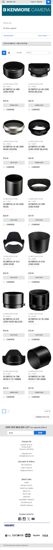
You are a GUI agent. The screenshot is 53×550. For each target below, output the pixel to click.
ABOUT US (26, 491)
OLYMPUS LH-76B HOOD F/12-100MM (12, 377)
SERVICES (26, 497)
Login (32, 2)
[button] (26, 36)
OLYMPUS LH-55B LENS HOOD (36, 205)
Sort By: (19, 53)
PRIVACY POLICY (26, 485)
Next (46, 411)
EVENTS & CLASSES (26, 488)
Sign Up (39, 2)
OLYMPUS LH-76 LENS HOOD (38, 320)
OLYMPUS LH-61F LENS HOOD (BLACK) (12, 320)
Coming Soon (14, 105)
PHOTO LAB (27, 494)
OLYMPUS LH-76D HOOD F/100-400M (37, 377)
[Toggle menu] (3, 3)
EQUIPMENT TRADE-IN (26, 500)
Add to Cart (13, 162)
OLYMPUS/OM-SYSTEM (10, 84)
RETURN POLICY (26, 502)
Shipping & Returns (26, 470)
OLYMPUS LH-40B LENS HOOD (11, 90)
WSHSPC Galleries (26, 505)
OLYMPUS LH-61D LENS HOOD (36, 262)
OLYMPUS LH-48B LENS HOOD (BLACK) (38, 148)
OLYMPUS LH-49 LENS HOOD (13, 205)
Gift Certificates (26, 465)
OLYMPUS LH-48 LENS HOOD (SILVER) (13, 148)
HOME (26, 483)
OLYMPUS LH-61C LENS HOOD (11, 262)
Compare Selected (42, 417)
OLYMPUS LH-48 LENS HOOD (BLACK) (38, 90)
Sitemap (25, 545)
